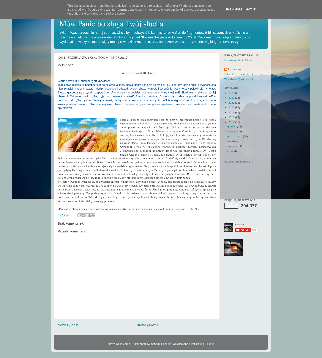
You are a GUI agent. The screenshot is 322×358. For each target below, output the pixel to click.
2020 (231, 107)
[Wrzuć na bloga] (83, 215)
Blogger (209, 344)
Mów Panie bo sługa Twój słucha (111, 23)
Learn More (233, 9)
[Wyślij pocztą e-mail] (79, 215)
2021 (231, 102)
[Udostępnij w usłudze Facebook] (90, 215)
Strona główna (147, 325)
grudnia (232, 126)
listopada (233, 131)
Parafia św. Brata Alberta (238, 60)
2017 (231, 122)
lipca (230, 151)
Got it (251, 9)
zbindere (166, 344)
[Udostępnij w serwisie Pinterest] (93, 215)
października (235, 136)
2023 (231, 93)
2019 (231, 112)
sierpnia (232, 146)
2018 (231, 117)
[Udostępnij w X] (86, 215)
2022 (231, 97)
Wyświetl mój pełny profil (238, 79)
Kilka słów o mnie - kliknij (238, 74)
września (233, 141)
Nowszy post (68, 325)
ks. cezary (234, 69)
